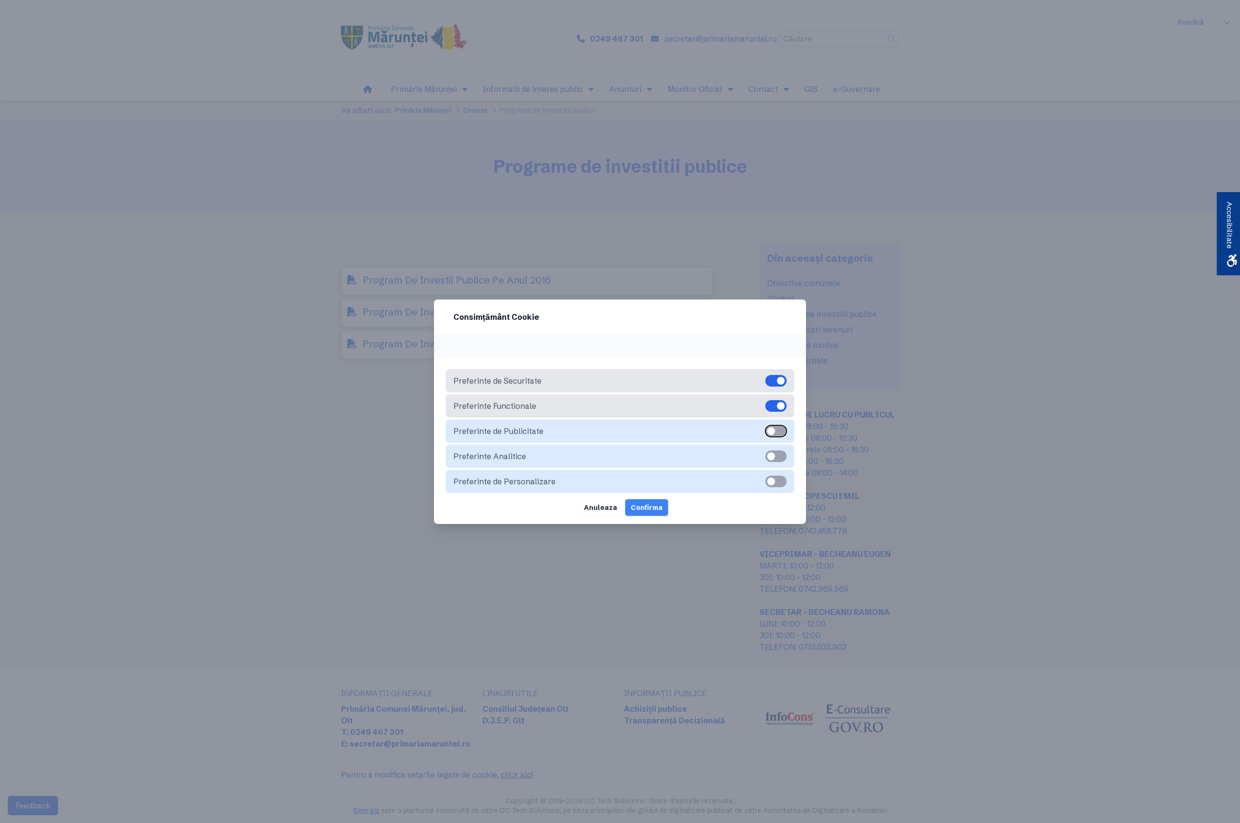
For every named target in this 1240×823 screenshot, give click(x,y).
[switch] (776, 431)
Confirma (647, 507)
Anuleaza (600, 507)
